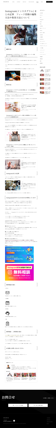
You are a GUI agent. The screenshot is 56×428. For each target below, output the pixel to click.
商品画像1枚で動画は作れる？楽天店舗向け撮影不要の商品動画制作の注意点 (24, 379)
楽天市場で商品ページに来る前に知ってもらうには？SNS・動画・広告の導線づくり (17, 379)
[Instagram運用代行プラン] (19, 262)
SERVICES (24, 1)
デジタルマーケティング (43, 45)
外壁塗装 (41, 56)
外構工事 (41, 58)
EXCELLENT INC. (6, 1)
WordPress (41, 39)
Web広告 (41, 34)
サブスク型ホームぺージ (43, 43)
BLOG (37, 1)
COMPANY (18, 1)
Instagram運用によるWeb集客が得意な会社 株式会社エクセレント (16, 354)
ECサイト (20, 376)
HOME (13, 1)
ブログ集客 (41, 47)
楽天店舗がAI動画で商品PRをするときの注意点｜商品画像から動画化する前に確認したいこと (32, 379)
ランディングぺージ (43, 54)
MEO (40, 23)
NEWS (42, 1)
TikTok (41, 30)
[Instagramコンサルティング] (19, 253)
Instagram (41, 19)
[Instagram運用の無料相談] (19, 279)
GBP (40, 17)
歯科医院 (41, 63)
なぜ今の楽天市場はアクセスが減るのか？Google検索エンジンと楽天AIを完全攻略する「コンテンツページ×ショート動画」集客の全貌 (9, 379)
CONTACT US (49, 1)
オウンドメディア (42, 41)
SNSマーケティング (43, 28)
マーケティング (42, 50)
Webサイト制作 (42, 32)
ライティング (42, 52)
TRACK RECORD (31, 1)
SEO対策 (12, 376)
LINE (41, 21)
